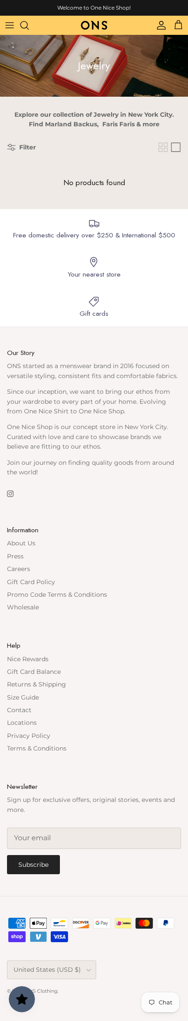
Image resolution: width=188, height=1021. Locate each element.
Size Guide (23, 697)
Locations (22, 723)
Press (15, 556)
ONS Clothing (41, 991)
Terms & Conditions (36, 748)
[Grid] (163, 147)
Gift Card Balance (34, 672)
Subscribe (33, 865)
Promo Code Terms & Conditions (57, 594)
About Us (21, 543)
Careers (18, 569)
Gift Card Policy (31, 582)
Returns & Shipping (36, 684)
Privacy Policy (28, 736)
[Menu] (9, 25)
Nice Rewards (28, 659)
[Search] (28, 25)
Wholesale (23, 607)
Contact (19, 710)
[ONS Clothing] (94, 25)
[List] (176, 147)
